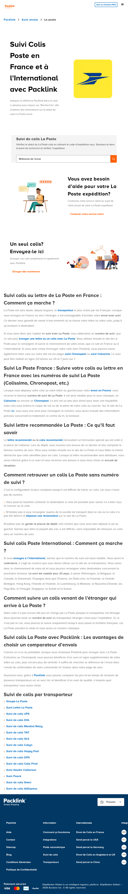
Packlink (39, 675)
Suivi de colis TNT (17, 732)
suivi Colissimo (100, 353)
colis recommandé (51, 440)
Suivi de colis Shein (18, 782)
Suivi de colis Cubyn (19, 745)
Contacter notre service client (86, 214)
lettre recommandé (19, 440)
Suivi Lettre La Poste (19, 707)
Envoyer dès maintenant (26, 271)
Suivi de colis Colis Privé (22, 763)
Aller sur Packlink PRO (106, 5)
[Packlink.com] (10, 7)
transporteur (65, 310)
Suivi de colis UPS (18, 713)
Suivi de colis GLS (17, 738)
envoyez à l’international (29, 558)
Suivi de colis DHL (18, 720)
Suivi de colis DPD (18, 757)
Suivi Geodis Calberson (21, 769)
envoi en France (101, 390)
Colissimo (10, 400)
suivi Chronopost (75, 353)
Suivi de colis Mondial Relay (24, 726)
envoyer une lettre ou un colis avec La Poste (47, 338)
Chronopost (41, 400)
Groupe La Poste (16, 701)
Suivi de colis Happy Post (22, 751)
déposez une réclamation (42, 515)
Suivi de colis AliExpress (21, 788)
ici (12, 410)
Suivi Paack (13, 776)
